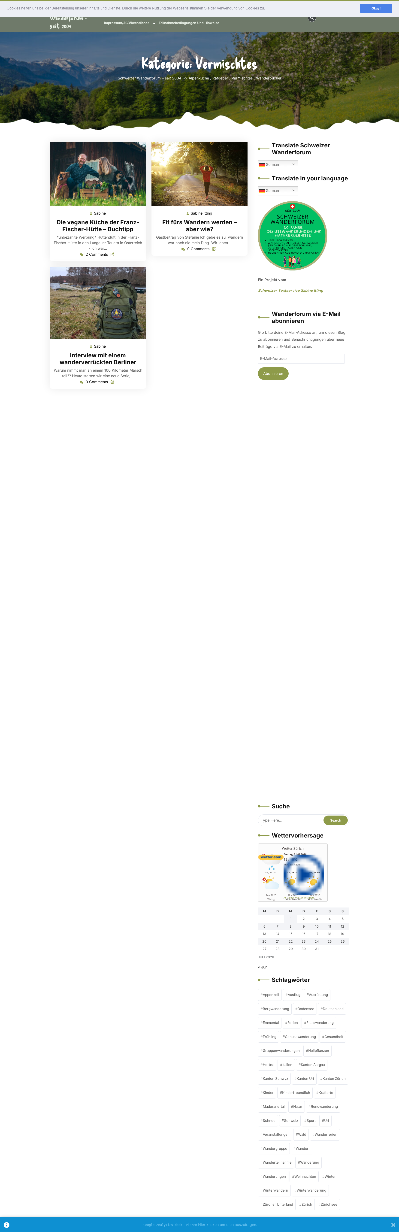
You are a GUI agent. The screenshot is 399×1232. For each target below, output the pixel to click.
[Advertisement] (303, 592)
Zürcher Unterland (278, 1204)
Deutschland (333, 1009)
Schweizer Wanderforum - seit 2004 (68, 18)
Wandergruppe (275, 1148)
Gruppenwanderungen (281, 1050)
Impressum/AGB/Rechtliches (126, 23)
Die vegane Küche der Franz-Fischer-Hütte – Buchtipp (98, 226)
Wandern (303, 1148)
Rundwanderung (324, 1106)
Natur (297, 1106)
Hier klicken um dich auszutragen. (227, 1224)
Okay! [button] (376, 8)
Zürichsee (329, 1204)
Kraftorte (326, 1092)
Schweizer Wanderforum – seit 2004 (149, 78)
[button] (266, 8)
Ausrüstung (318, 994)
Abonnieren (273, 373)
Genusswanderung (300, 1037)
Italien (287, 1064)
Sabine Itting (202, 213)
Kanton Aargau (313, 1064)
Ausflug (294, 994)
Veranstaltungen (276, 1134)
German (272, 165)
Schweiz (291, 1120)
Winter (330, 1176)
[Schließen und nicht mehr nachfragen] (393, 1224)
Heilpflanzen (318, 1050)
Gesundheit (333, 1037)
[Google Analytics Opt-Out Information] (6, 1224)
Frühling (269, 1037)
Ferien (292, 1022)
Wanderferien (326, 1134)
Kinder (268, 1092)
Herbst (268, 1064)
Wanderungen (274, 1176)
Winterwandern (275, 1190)
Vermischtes (242, 78)
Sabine (100, 213)
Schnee (269, 1120)
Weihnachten (305, 1176)
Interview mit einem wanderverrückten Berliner (98, 359)
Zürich (307, 1204)
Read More (96, 174)
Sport (311, 1120)
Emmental (271, 1022)
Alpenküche (199, 78)
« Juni (263, 967)
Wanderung (309, 1162)
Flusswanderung (320, 1022)
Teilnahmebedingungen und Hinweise (189, 23)
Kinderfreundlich (296, 1092)
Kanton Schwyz (275, 1078)
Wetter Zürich (293, 848)
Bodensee (306, 1009)
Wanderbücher (268, 78)
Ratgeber (220, 78)
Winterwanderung (311, 1190)
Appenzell (271, 994)
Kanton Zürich (334, 1078)
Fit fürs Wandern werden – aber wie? (199, 226)
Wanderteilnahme (277, 1162)
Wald (302, 1134)
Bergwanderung (276, 1009)
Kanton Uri (305, 1078)
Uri (326, 1120)
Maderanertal (274, 1106)
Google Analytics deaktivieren (170, 1225)
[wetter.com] (271, 858)
